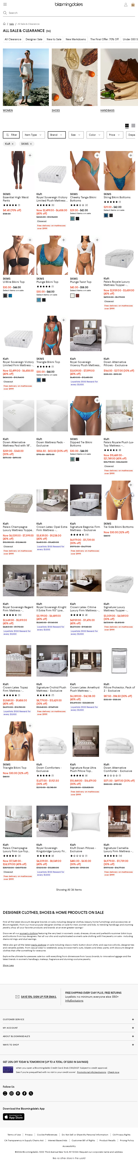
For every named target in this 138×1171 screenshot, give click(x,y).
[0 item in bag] (133, 5)
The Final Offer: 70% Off (104, 39)
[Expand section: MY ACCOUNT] (69, 1028)
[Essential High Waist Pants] (18, 170)
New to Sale (54, 39)
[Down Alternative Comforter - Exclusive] (119, 741)
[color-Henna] (77, 295)
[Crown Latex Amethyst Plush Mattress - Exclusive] (86, 661)
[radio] (72, 218)
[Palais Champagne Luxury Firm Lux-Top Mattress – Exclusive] (18, 821)
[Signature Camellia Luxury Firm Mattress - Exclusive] (119, 821)
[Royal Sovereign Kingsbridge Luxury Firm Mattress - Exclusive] (52, 821)
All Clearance (13, 39)
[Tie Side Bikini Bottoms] (119, 500)
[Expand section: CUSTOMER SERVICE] (69, 1019)
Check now (113, 1072)
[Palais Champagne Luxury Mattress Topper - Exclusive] (18, 500)
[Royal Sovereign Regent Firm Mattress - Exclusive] (18, 580)
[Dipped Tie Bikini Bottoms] (86, 416)
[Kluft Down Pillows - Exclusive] (86, 821)
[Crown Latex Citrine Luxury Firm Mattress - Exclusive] (86, 580)
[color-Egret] (72, 295)
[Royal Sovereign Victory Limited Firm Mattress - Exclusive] (18, 335)
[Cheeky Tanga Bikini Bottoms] (86, 170)
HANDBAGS (107, 110)
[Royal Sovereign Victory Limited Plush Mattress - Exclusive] (52, 170)
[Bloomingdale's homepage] (5, 24)
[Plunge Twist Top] (86, 255)
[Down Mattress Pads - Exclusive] (52, 416)
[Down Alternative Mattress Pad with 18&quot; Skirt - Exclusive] (18, 416)
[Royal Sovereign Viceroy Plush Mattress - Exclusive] (86, 335)
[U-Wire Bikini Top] (18, 255)
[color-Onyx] (77, 218)
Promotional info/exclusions (91, 1072)
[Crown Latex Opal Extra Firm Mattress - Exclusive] (52, 500)
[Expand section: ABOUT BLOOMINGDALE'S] (69, 1036)
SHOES (56, 110)
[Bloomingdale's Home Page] (69, 5)
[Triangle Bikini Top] (52, 335)
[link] (18, 203)
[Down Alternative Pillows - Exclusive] (119, 335)
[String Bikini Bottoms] (119, 170)
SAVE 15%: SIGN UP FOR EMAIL (38, 997)
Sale (11, 24)
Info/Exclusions (74, 1000)
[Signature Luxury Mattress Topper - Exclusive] (119, 580)
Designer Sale (34, 39)
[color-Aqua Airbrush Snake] (72, 218)
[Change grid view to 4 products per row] (127, 126)
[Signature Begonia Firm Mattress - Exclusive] (86, 500)
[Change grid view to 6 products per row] (133, 125)
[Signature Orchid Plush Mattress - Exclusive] (52, 661)
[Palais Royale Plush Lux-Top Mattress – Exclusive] (119, 416)
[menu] (5, 4)
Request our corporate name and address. (101, 1152)
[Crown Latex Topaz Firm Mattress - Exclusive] (18, 661)
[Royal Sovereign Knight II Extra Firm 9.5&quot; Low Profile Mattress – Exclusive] (52, 580)
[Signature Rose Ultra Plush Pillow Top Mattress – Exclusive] (86, 741)
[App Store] (13, 1117)
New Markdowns (76, 39)
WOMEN (8, 110)
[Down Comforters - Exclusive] (52, 741)
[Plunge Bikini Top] (52, 255)
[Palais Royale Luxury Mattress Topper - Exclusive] (119, 255)
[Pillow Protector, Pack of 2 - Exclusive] (119, 661)
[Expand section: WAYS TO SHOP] (69, 1045)
